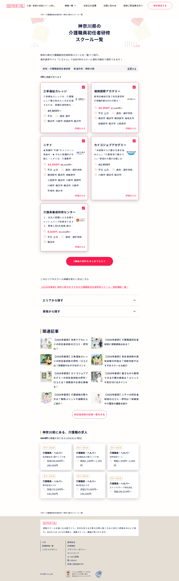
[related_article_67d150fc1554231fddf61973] (64, 361)
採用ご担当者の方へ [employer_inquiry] (75, 564)
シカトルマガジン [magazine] (49, 549)
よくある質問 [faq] (73, 556)
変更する (131, 68)
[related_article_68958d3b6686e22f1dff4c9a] (64, 344)
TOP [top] (44, 542)
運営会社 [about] (71, 542)
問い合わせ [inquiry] (72, 560)
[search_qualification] (89, 311)
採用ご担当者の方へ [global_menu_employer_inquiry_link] (133, 5)
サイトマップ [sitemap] (73, 553)
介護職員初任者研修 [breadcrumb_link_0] (54, 14)
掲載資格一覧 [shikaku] (48, 545)
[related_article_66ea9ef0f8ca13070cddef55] (64, 399)
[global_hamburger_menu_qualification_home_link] (15, 5)
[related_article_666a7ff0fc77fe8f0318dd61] (115, 399)
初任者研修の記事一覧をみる (89, 414)
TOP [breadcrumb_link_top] (42, 14)
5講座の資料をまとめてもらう (89, 261)
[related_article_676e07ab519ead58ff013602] (115, 361)
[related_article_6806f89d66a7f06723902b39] (115, 343)
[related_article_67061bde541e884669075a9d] (115, 377)
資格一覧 (69, 5)
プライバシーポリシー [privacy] (76, 549)
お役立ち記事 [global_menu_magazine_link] (89, 5)
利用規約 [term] (71, 545)
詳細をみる (80, 128)
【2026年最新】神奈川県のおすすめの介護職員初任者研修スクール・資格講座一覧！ (84, 287)
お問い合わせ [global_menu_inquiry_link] (109, 5)
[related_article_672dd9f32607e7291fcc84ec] (64, 380)
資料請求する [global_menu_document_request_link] (160, 5)
